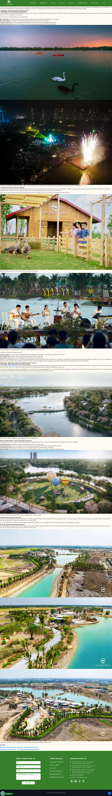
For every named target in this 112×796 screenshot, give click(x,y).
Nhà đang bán (43, 2)
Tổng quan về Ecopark (56, 762)
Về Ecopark (32, 2)
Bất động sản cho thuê (57, 777)
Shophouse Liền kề (82, 2)
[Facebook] (71, 781)
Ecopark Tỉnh (94, 2)
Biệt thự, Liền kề (54, 765)
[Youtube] (75, 781)
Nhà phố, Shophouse (56, 771)
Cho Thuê (53, 2)
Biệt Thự (62, 2)
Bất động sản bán (55, 774)
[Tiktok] (79, 781)
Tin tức (104, 2)
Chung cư (70, 2)
